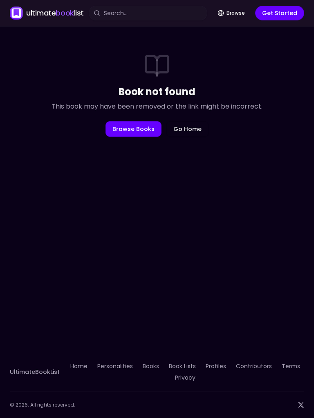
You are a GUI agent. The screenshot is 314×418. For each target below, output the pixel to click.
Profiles (216, 366)
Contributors (254, 366)
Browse (236, 12)
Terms (291, 366)
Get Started (279, 13)
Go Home (187, 129)
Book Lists (182, 366)
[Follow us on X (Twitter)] (301, 405)
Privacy (185, 378)
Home (78, 366)
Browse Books (133, 129)
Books (151, 366)
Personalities (115, 366)
